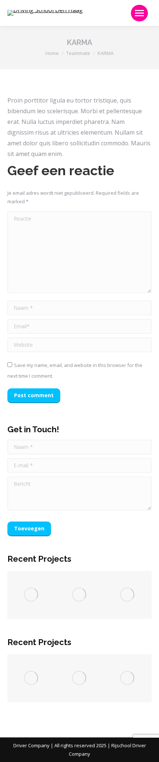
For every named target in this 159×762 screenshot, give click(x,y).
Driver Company (31, 745)
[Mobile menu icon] (139, 13)
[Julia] (79, 595)
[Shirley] (31, 595)
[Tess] (128, 595)
